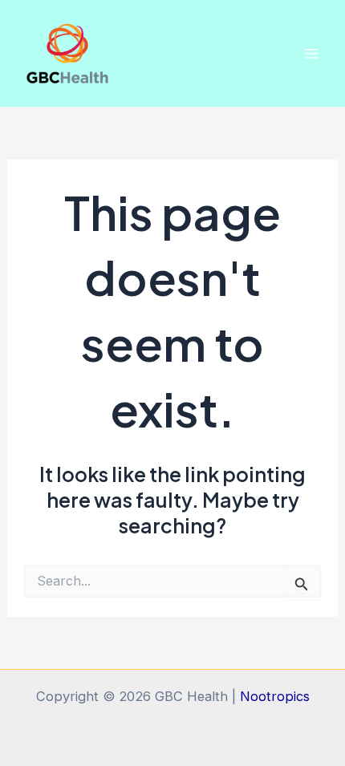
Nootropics (275, 696)
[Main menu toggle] (311, 53)
